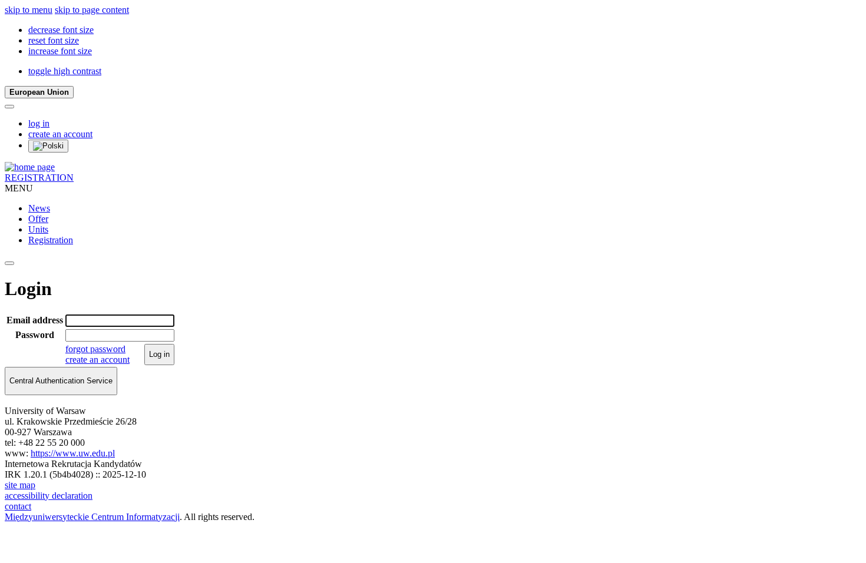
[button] (61, 30)
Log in (159, 354)
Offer (38, 219)
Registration (50, 240)
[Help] (9, 106)
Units (38, 229)
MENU (19, 188)
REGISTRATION (39, 178)
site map (20, 485)
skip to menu (28, 10)
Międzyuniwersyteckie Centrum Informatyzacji (92, 517)
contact (18, 506)
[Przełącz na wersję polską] (48, 146)
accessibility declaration (48, 496)
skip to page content (92, 10)
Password (34, 335)
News (39, 208)
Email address (34, 320)
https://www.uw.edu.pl (73, 453)
